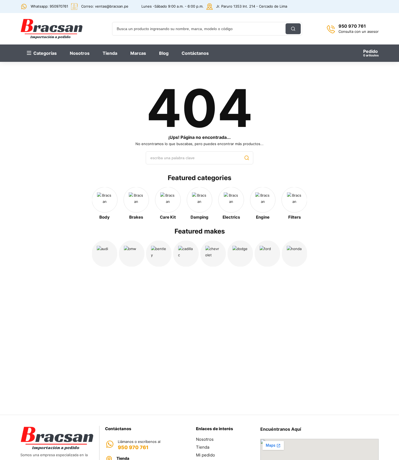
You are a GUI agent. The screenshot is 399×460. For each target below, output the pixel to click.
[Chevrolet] (213, 253)
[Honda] (294, 253)
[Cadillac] (185, 253)
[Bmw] (131, 253)
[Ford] (267, 253)
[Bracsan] (51, 28)
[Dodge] (240, 253)
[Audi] (104, 253)
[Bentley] (158, 253)
